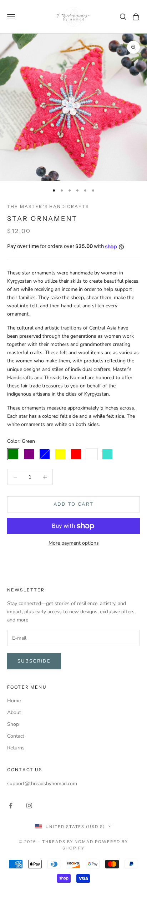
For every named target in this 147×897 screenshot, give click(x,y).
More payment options (74, 543)
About (14, 712)
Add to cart (74, 504)
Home (14, 700)
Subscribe (34, 661)
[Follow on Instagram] (29, 805)
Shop (13, 724)
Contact (15, 736)
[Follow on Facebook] (10, 805)
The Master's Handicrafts (48, 206)
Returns (16, 747)
